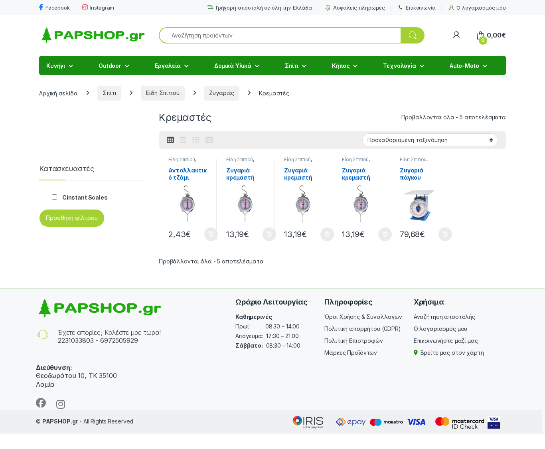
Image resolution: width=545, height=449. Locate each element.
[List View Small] (209, 140)
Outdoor (110, 65)
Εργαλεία (168, 65)
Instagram (102, 7)
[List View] (195, 140)
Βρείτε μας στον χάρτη (452, 352)
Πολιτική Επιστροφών (353, 340)
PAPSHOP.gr (60, 421)
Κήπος (341, 65)
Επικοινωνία (420, 7)
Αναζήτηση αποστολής (444, 316)
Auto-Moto (464, 65)
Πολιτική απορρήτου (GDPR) (362, 328)
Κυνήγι (55, 65)
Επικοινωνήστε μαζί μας (446, 340)
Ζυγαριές (221, 92)
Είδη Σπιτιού (162, 92)
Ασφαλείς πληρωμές (359, 7)
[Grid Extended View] (183, 140)
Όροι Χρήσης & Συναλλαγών (363, 316)
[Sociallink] (41, 403)
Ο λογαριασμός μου (481, 7)
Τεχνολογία (399, 65)
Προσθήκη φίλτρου (72, 217)
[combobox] (280, 35)
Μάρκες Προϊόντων (350, 352)
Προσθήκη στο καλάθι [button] (204, 234)
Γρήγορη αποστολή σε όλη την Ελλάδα (264, 7)
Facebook (57, 7)
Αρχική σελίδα (58, 92)
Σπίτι (291, 65)
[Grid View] (170, 140)
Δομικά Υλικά (232, 65)
